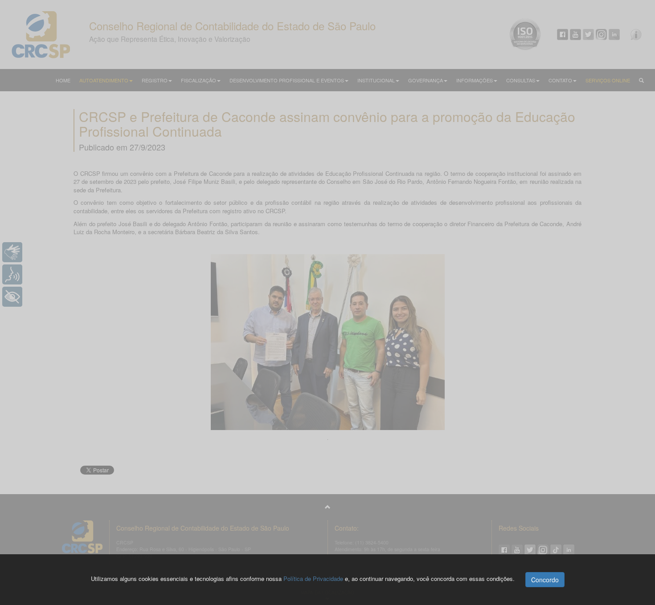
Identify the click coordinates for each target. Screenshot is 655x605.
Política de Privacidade (313, 578)
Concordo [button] (545, 579)
